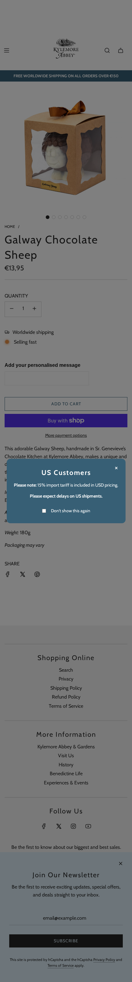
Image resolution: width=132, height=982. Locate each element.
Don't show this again (70, 510)
